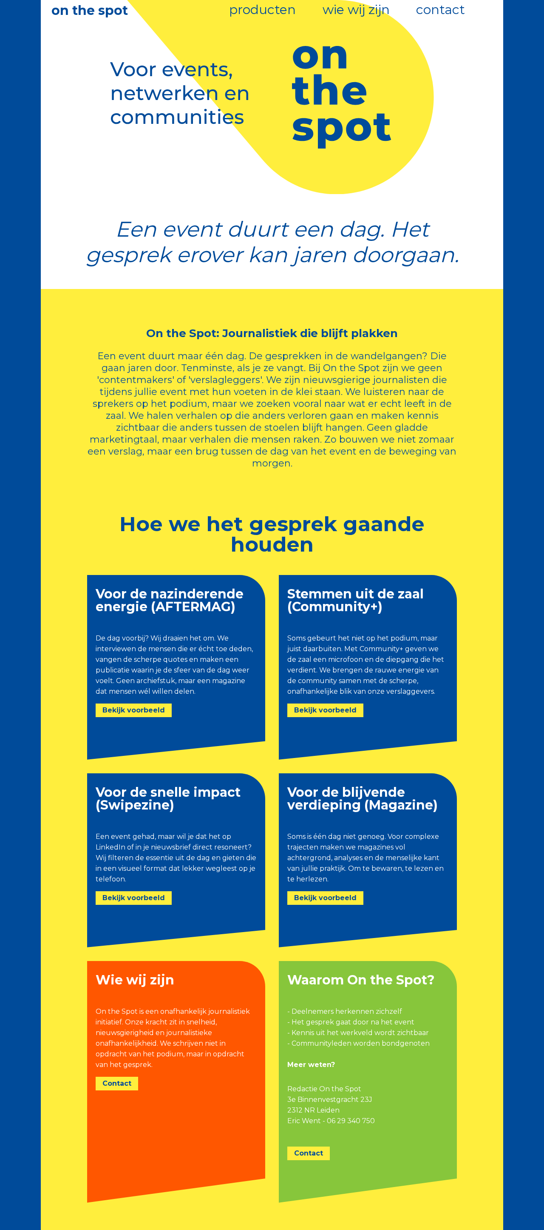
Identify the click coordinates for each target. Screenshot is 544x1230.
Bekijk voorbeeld (133, 710)
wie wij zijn (356, 9)
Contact (116, 1083)
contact (440, 9)
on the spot (89, 10)
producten (262, 9)
